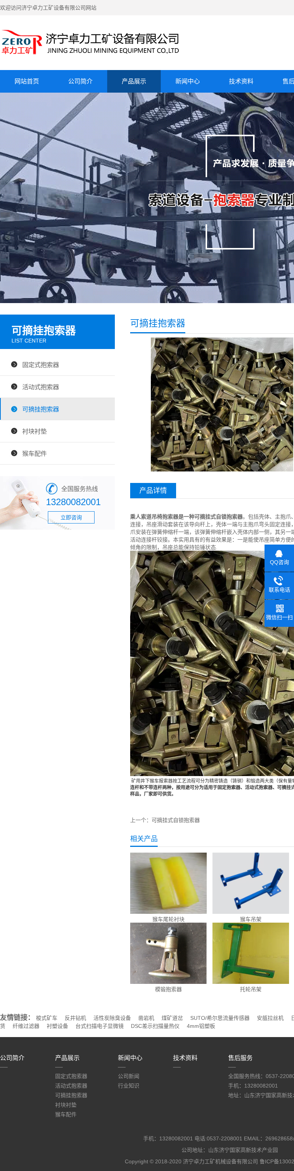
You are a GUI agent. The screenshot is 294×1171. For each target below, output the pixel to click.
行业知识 (128, 1086)
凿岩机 (146, 1018)
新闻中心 (187, 81)
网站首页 (27, 81)
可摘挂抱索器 (40, 409)
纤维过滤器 (26, 1026)
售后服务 (240, 1058)
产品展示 (134, 81)
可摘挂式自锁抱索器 (176, 820)
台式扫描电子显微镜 (99, 1026)
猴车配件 (34, 453)
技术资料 (241, 81)
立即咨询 (71, 517)
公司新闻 (128, 1076)
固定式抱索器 (40, 364)
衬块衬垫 (34, 431)
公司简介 (80, 81)
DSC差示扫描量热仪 (155, 1026)
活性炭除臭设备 (112, 1018)
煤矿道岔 (172, 1018)
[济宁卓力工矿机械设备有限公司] (90, 55)
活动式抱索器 (40, 386)
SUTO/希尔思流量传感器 (220, 1018)
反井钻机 (75, 1018)
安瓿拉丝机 (270, 1018)
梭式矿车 (46, 1018)
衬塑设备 (57, 1026)
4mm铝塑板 (201, 1026)
